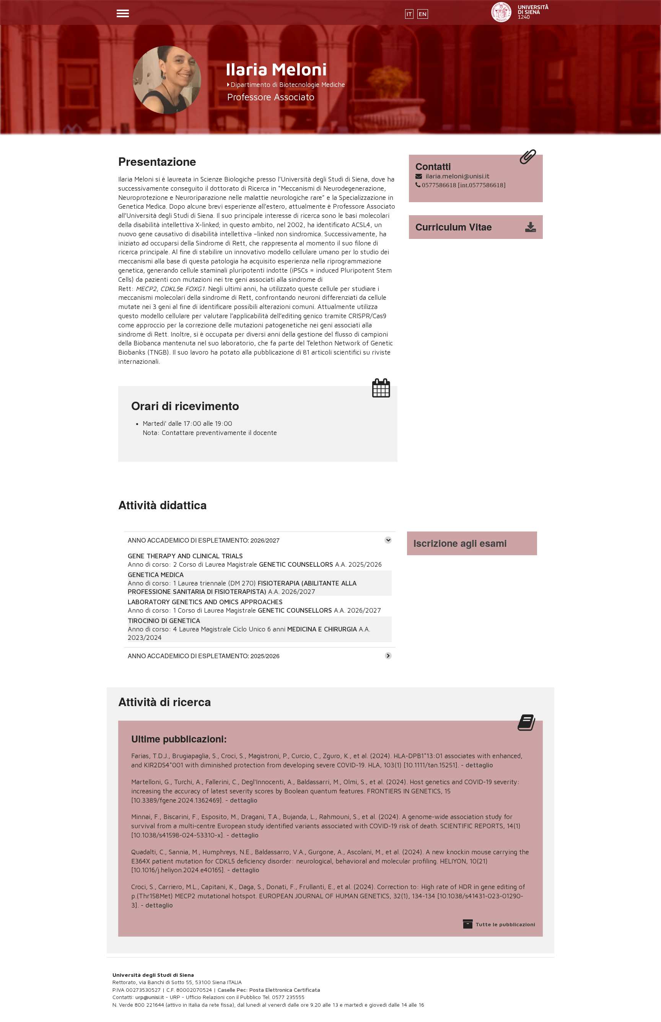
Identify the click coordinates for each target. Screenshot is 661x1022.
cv (481, 227)
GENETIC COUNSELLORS (296, 564)
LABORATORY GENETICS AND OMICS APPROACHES (205, 602)
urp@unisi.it (149, 997)
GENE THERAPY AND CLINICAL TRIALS (185, 556)
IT (409, 14)
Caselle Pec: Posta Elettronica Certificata (269, 989)
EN (423, 14)
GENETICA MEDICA (156, 575)
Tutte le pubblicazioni (505, 924)
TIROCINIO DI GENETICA (164, 621)
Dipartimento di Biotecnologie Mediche (288, 84)
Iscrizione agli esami (460, 543)
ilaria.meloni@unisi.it (458, 176)
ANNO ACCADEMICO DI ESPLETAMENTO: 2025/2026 (204, 655)
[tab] (260, 539)
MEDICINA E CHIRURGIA (322, 629)
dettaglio (479, 765)
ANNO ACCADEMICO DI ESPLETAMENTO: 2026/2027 (204, 540)
